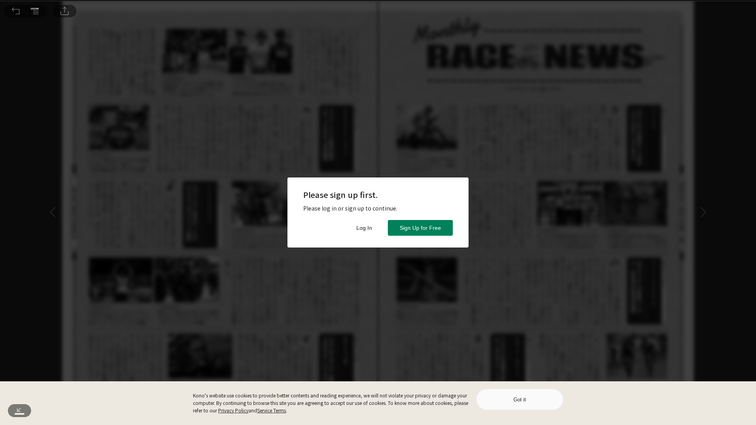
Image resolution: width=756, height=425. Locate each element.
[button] (15, 11)
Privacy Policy (233, 410)
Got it (519, 400)
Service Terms (271, 410)
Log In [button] (364, 228)
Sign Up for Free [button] (420, 228)
